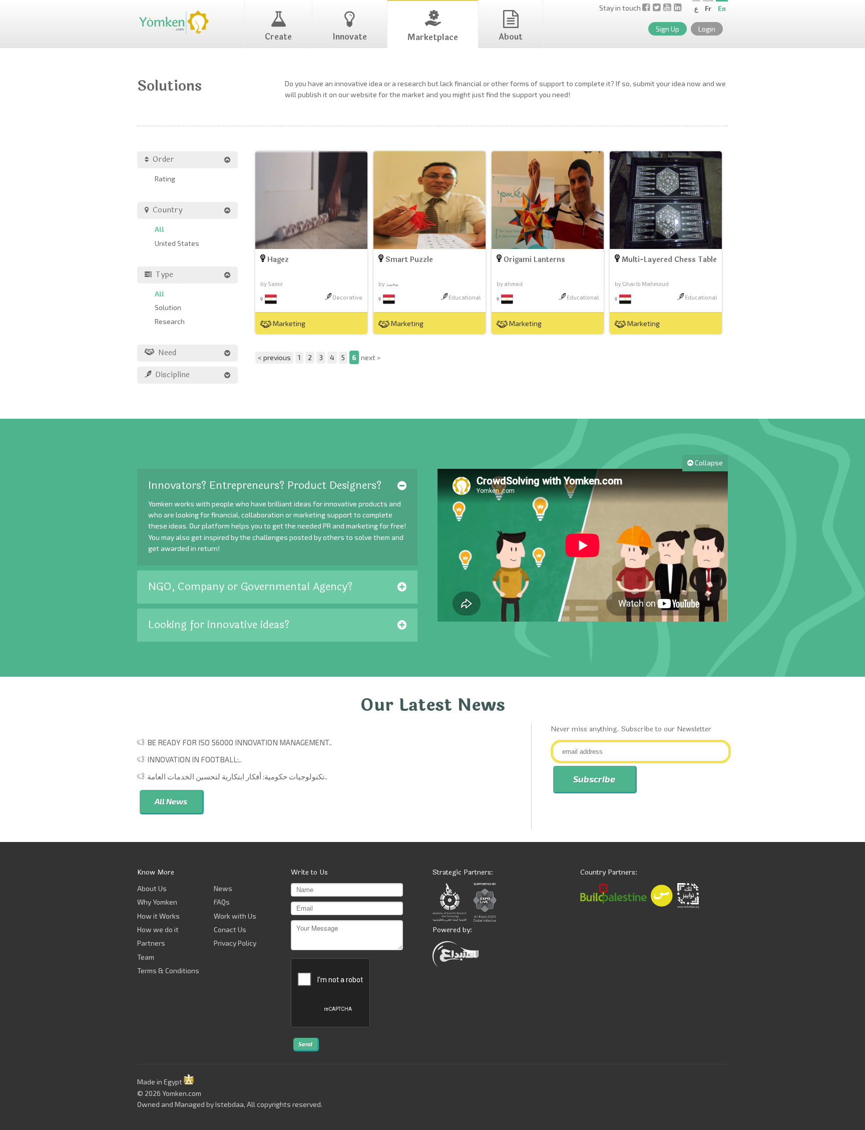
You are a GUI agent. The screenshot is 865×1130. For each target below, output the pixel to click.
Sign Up (667, 29)
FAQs (222, 902)
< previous (274, 357)
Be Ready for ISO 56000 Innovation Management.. (239, 742)
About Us (152, 888)
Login (706, 29)
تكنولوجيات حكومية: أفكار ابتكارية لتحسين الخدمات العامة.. (237, 776)
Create (278, 37)
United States (177, 243)
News (223, 888)
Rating (165, 178)
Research (170, 321)
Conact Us (230, 929)
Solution (168, 307)
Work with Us (235, 916)
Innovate (349, 37)
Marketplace (432, 37)
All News (171, 801)
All (159, 229)
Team (145, 957)
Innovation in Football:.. (194, 759)
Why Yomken (157, 902)
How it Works (158, 916)
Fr (708, 9)
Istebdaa (229, 1104)
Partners (151, 943)
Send (305, 1043)
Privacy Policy (235, 943)
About (511, 37)
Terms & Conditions (168, 970)
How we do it (158, 929)
